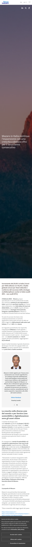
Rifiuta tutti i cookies (16, 539)
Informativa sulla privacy (17, 529)
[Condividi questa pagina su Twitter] (26, 8)
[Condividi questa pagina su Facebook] (29, 8)
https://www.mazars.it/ (8, 512)
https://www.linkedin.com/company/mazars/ (15, 514)
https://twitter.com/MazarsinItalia (12, 515)
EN (24, 2)
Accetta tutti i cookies (16, 534)
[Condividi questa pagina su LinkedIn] (22, 8)
